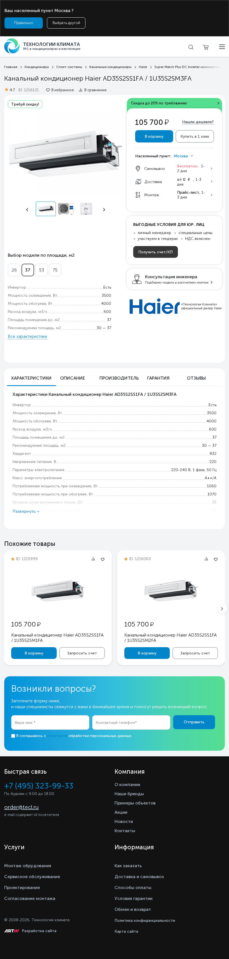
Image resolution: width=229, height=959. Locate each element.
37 (27, 270)
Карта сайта (126, 931)
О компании (127, 784)
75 (55, 270)
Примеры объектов (135, 803)
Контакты (125, 830)
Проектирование (22, 887)
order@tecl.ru (21, 807)
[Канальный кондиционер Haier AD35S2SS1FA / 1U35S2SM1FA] (58, 609)
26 (14, 270)
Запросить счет (82, 653)
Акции (121, 812)
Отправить (194, 722)
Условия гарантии (133, 898)
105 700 (25, 624)
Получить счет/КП (155, 252)
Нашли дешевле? (198, 122)
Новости (124, 821)
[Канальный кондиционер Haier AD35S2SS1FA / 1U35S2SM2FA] (171, 609)
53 (41, 270)
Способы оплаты (133, 887)
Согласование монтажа (29, 898)
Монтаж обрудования (27, 865)
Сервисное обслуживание (32, 876)
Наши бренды (129, 793)
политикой (57, 735)
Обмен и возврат (133, 909)
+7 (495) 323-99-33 (38, 785)
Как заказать (128, 865)
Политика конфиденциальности (145, 920)
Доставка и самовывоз (139, 876)
